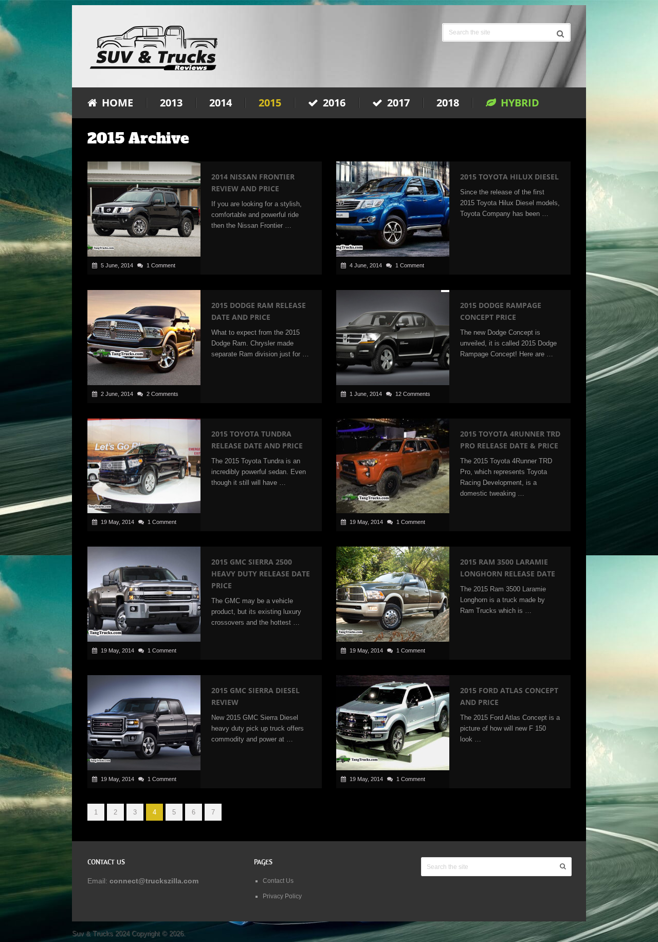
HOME (116, 103)
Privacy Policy (282, 896)
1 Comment (161, 265)
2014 (220, 103)
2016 (332, 103)
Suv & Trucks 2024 (101, 933)
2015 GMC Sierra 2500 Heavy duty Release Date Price (260, 573)
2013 (171, 103)
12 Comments (412, 394)
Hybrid (518, 103)
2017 (397, 103)
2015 (270, 103)
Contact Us (278, 880)
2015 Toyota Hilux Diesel (509, 177)
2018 (447, 103)
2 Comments (162, 394)
